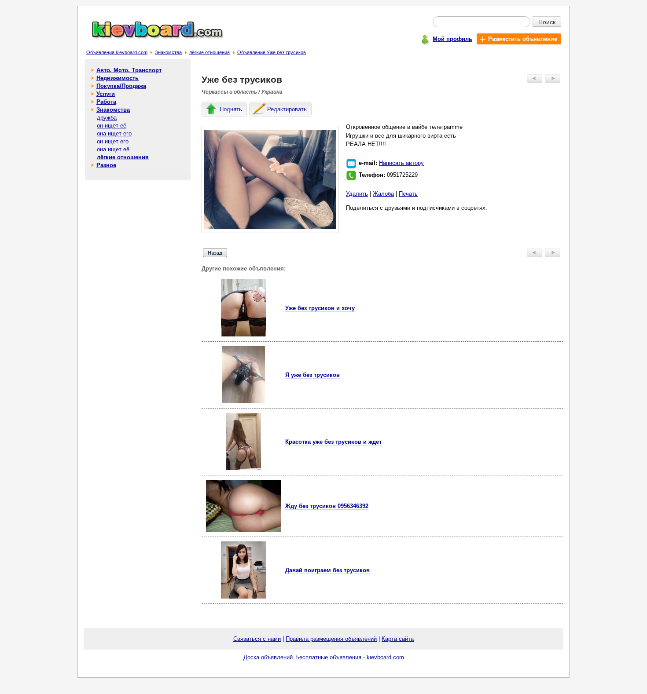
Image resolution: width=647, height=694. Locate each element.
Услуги (105, 94)
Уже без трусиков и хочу (320, 308)
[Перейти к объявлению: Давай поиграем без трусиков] (243, 596)
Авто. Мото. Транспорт (129, 70)
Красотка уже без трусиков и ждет (333, 441)
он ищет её (111, 125)
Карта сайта (398, 639)
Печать (408, 193)
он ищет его (113, 141)
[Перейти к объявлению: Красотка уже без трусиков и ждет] (243, 468)
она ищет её (113, 149)
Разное (106, 165)
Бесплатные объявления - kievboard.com (349, 657)
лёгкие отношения (209, 52)
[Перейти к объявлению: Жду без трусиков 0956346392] (243, 529)
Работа (106, 102)
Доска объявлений (268, 657)
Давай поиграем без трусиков (327, 570)
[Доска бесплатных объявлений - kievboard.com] (152, 36)
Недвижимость (117, 78)
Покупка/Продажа (121, 86)
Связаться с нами (257, 639)
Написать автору (401, 163)
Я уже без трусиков (312, 375)
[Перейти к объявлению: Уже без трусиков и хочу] (243, 334)
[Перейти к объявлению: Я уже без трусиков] (243, 401)
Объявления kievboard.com (116, 52)
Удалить (357, 193)
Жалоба (383, 193)
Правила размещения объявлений (331, 639)
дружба (107, 117)
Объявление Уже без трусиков (271, 52)
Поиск (546, 21)
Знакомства (168, 52)
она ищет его (114, 133)
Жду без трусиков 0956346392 (326, 506)
